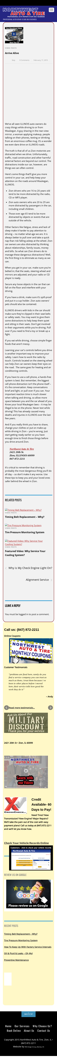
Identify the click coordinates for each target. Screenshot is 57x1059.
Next (50, 707)
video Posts (11, 48)
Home (8, 1026)
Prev (6, 707)
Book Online (14, 1030)
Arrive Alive (12, 53)
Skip (13, 60)
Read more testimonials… (22, 707)
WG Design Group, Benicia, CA (34, 1047)
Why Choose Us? (42, 1026)
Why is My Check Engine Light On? (28, 568)
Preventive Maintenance (16, 960)
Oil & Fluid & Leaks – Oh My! (18, 953)
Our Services (22, 1026)
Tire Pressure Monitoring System (24, 532)
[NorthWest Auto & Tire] (24, 15)
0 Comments (24, 60)
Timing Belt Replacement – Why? (24, 517)
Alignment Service (39, 579)
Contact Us (43, 1030)
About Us (29, 1030)
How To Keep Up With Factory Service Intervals (27, 946)
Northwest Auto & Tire (22, 449)
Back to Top (28, 1014)
